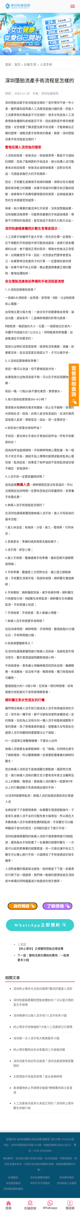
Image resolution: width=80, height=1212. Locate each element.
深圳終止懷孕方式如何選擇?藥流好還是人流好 (42, 988)
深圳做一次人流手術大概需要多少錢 (36, 1038)
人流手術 (46, 64)
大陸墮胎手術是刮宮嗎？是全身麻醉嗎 (37, 1076)
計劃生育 (30, 64)
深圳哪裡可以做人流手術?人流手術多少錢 (40, 1015)
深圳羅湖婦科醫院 (13, 1188)
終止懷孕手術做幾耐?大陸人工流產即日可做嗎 (42, 1027)
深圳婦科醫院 (66, 1177)
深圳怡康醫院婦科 (40, 1177)
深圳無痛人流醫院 (67, 1183)
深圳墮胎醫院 (13, 1183)
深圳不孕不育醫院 (40, 1183)
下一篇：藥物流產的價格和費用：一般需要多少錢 (43, 957)
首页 (17, 64)
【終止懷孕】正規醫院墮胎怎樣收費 (40, 948)
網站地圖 (37, 1139)
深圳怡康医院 (49, 93)
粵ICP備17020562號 (62, 1139)
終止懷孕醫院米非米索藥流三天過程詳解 (39, 1049)
